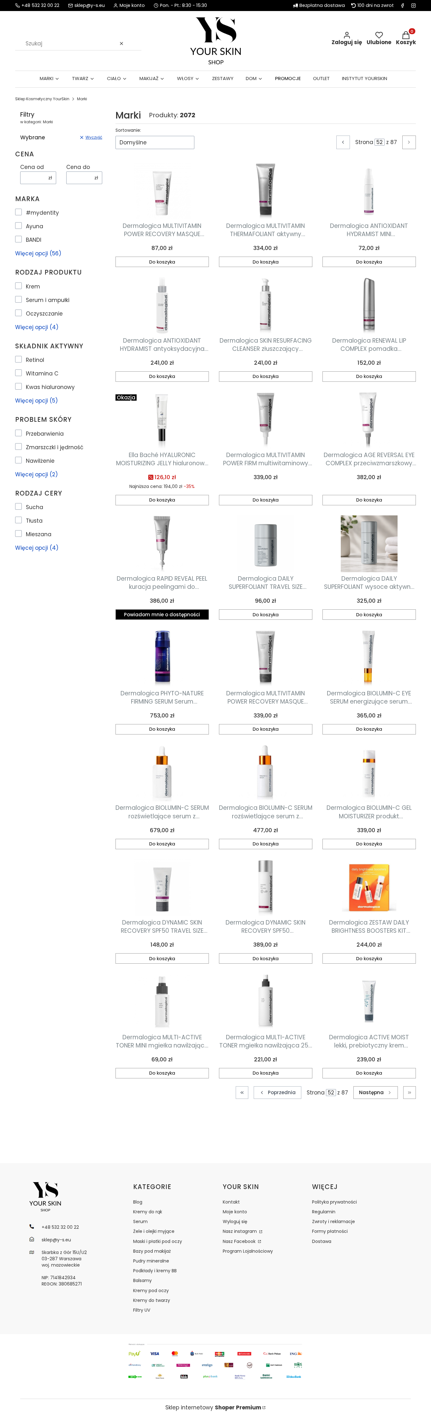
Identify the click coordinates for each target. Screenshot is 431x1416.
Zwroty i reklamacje (333, 1221)
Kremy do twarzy (151, 1300)
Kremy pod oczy (151, 1290)
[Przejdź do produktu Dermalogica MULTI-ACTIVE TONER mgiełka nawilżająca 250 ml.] (265, 1002)
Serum (140, 1221)
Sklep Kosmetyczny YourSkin (42, 99)
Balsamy (142, 1280)
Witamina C (42, 373)
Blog (137, 1202)
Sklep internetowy (213, 1407)
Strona (364, 142)
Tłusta (34, 521)
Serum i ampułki (47, 300)
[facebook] (402, 5)
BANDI (33, 240)
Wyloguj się (235, 1221)
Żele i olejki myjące (153, 1231)
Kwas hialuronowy (50, 387)
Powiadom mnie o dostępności (162, 614)
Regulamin (323, 1212)
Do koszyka (162, 261)
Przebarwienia (45, 434)
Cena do (78, 167)
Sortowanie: (128, 130)
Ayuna (34, 226)
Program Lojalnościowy (248, 1251)
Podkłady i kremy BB (155, 1271)
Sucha (34, 507)
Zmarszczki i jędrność (54, 447)
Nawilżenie (40, 461)
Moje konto (235, 1212)
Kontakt (231, 1202)
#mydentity (42, 213)
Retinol (35, 360)
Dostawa (321, 1241)
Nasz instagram (240, 1231)
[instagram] (413, 5)
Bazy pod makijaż (152, 1251)
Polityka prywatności (334, 1202)
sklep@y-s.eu (89, 5)
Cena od (32, 167)
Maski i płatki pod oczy (157, 1241)
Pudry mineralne (151, 1261)
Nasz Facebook (240, 1241)
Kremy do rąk (147, 1212)
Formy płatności (330, 1231)
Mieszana (38, 534)
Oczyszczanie (44, 313)
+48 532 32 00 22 (40, 5)
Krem (33, 286)
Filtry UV (141, 1310)
